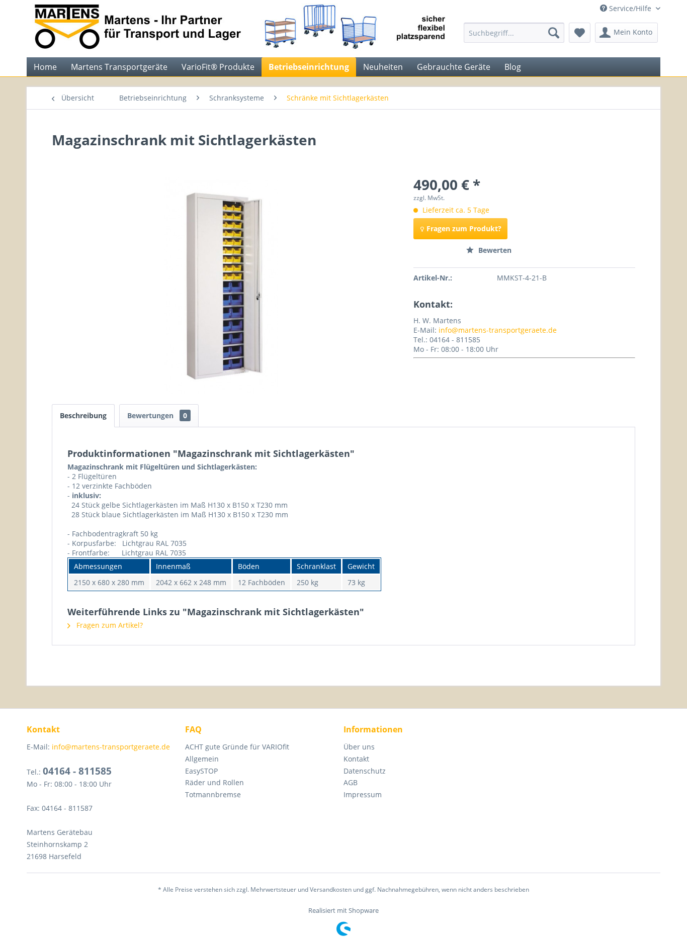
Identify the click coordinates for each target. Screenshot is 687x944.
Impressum (362, 794)
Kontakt (356, 759)
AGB (350, 782)
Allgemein (202, 759)
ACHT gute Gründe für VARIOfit (237, 746)
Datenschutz (364, 771)
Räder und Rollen (214, 782)
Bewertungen (157, 415)
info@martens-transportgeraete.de (498, 330)
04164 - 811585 (77, 771)
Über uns (359, 746)
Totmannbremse (213, 794)
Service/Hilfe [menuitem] (630, 8)
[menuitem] (514, 33)
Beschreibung (83, 415)
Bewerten (493, 250)
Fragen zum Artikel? (108, 625)
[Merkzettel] (579, 33)
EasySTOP (201, 771)
